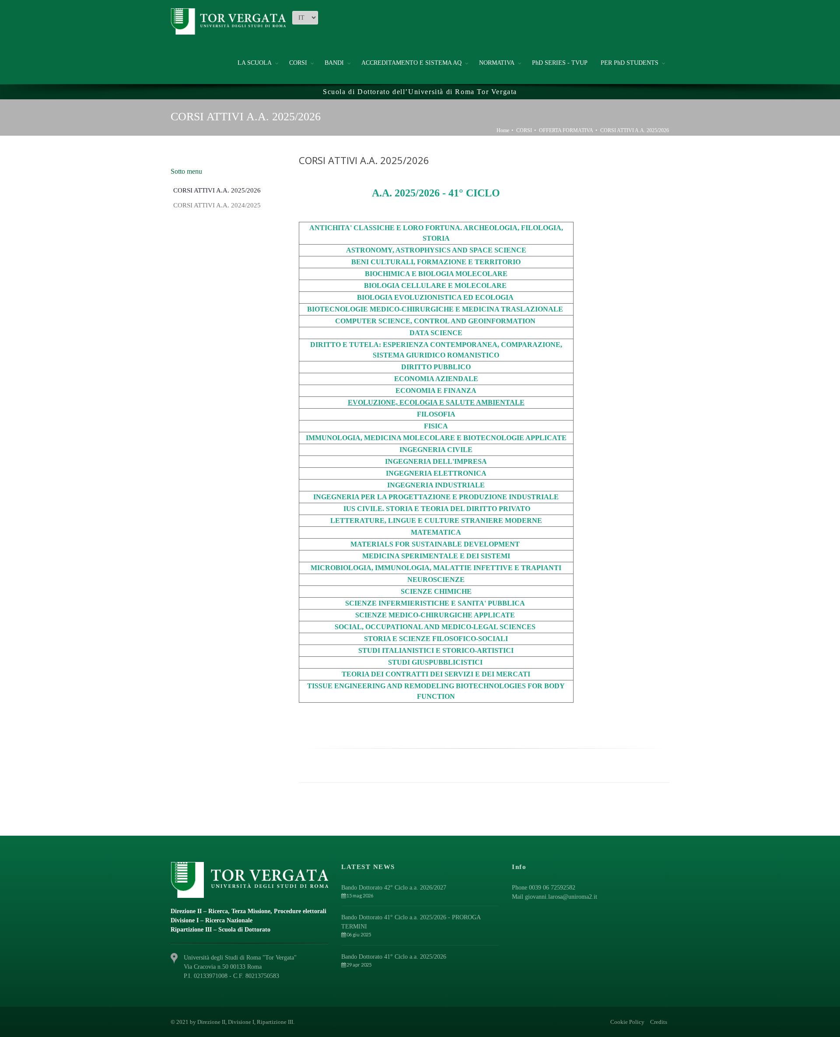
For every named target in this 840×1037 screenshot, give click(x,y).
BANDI (334, 63)
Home (503, 130)
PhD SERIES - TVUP (560, 63)
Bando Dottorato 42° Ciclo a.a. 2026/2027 (393, 887)
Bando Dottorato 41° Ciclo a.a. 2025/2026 (393, 956)
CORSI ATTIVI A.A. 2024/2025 (217, 205)
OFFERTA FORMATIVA (566, 130)
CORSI (298, 63)
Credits (658, 1022)
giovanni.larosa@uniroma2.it (561, 896)
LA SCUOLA (255, 63)
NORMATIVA (496, 63)
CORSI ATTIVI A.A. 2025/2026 (634, 130)
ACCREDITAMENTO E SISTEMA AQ (411, 63)
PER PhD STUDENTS (629, 63)
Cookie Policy (627, 1022)
